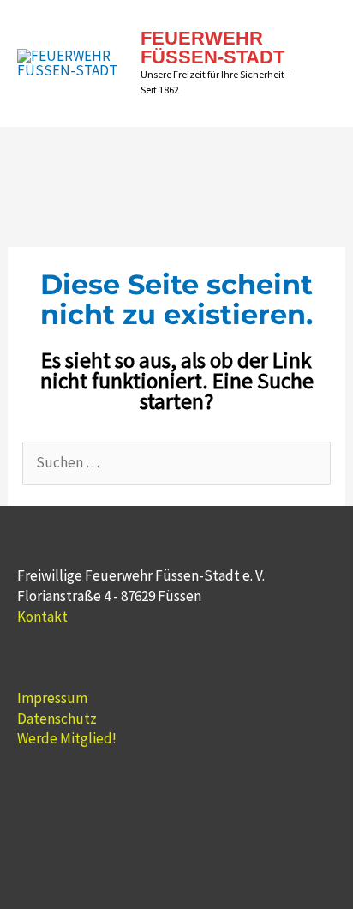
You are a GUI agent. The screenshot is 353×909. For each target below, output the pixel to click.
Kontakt (42, 616)
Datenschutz (57, 718)
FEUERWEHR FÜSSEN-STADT (212, 47)
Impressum (52, 698)
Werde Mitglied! (67, 738)
